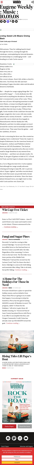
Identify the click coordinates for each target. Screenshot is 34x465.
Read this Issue (24, 426)
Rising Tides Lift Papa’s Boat (16, 357)
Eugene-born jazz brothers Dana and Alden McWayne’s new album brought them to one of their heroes (16, 364)
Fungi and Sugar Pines (16, 236)
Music (4, 368)
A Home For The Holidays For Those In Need (15, 281)
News (10, 288)
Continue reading (11, 227)
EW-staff (11, 19)
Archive (2, 19)
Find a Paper (9, 426)
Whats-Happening (14, 239)
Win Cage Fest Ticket (15, 209)
